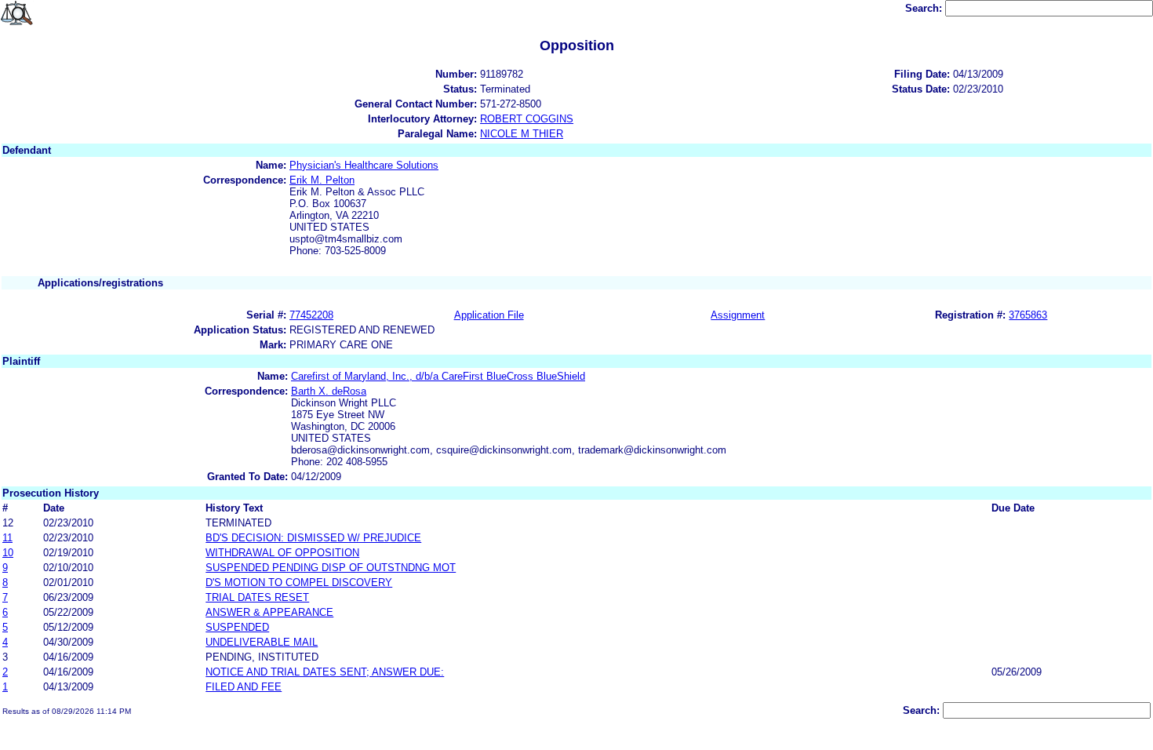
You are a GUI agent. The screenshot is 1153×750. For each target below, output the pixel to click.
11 (7, 538)
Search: (925, 8)
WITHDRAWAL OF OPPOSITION (282, 553)
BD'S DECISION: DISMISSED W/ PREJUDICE (313, 538)
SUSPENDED (237, 627)
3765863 (1028, 315)
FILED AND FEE (244, 687)
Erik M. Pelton (322, 180)
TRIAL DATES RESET (257, 597)
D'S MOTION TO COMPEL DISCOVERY (299, 582)
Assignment (738, 315)
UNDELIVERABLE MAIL (262, 642)
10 (7, 553)
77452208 (311, 315)
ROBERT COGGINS (526, 119)
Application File (489, 315)
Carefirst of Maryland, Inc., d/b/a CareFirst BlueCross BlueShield (438, 376)
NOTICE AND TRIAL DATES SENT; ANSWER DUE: (325, 672)
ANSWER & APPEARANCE (269, 612)
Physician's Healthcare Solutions (363, 165)
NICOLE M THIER (521, 134)
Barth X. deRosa (328, 391)
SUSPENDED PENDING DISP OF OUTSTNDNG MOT (331, 567)
